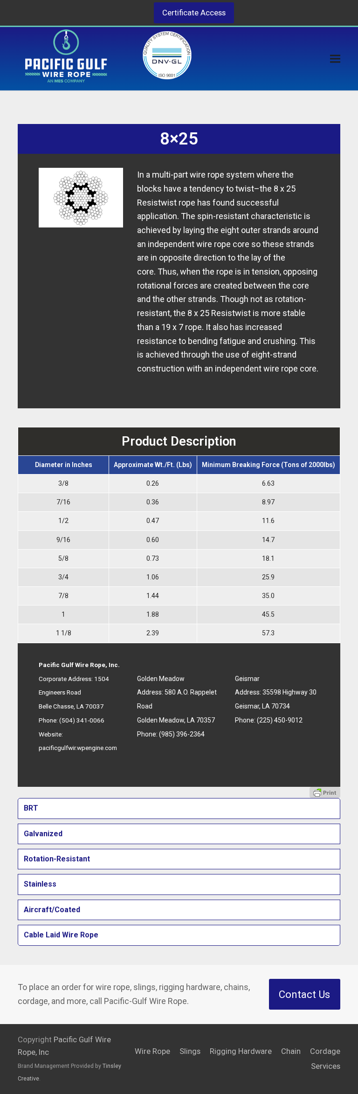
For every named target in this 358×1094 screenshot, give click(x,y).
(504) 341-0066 (81, 720)
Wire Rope (152, 1051)
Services (325, 1066)
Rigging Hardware (241, 1051)
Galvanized (43, 833)
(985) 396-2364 (182, 734)
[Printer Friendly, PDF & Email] (325, 792)
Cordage (325, 1051)
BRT (31, 808)
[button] (335, 59)
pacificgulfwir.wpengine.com (78, 747)
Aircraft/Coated (52, 909)
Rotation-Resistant (57, 858)
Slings (189, 1051)
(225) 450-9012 (280, 720)
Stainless (40, 884)
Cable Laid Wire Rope (61, 934)
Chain (291, 1051)
